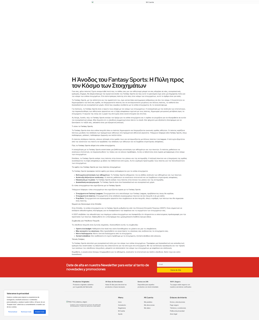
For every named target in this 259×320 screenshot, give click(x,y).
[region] (26, 303)
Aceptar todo (39, 312)
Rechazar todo (26, 312)
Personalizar (12, 312)
